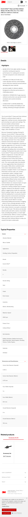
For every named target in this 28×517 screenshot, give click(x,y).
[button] (17, 513)
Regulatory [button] (6, 477)
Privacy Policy (19, 490)
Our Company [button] (7, 472)
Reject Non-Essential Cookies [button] (9, 509)
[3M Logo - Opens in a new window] (3, 2)
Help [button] (3, 482)
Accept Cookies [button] (6, 513)
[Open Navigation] (26, 2)
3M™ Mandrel (7, 456)
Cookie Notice (5, 506)
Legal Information (11, 490)
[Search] (22, 2)
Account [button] (22, 5)
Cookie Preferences (12, 491)
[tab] (13, 438)
